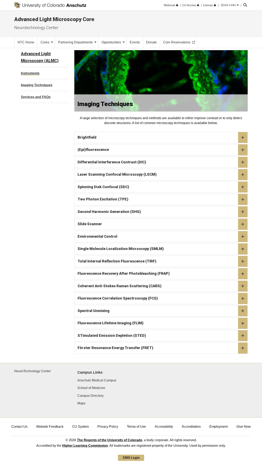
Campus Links (90, 372)
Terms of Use (136, 426)
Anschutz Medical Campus (96, 380)
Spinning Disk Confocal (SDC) (103, 187)
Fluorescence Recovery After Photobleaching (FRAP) (124, 273)
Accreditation (191, 426)
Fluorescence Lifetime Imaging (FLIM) (110, 323)
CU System (80, 426)
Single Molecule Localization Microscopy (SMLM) (121, 249)
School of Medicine (91, 388)
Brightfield (87, 137)
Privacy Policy (107, 426)
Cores (45, 42)
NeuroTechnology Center (32, 371)
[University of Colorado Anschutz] (50, 5)
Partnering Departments (76, 42)
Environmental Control (97, 236)
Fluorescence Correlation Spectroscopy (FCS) (118, 298)
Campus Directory (90, 395)
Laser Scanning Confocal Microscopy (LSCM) (117, 174)
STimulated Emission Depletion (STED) (112, 335)
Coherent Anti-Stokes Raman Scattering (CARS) (119, 286)
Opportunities (112, 42)
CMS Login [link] (131, 458)
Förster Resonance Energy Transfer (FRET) (115, 348)
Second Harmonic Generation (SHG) (109, 211)
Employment (218, 426)
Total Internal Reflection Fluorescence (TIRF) (117, 261)
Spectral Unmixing (94, 311)
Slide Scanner (90, 224)
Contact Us (19, 426)
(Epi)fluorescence (93, 149)
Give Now (243, 426)
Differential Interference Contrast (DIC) (112, 162)
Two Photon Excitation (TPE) (103, 199)
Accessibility (164, 426)
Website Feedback (49, 426)
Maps (81, 403)
